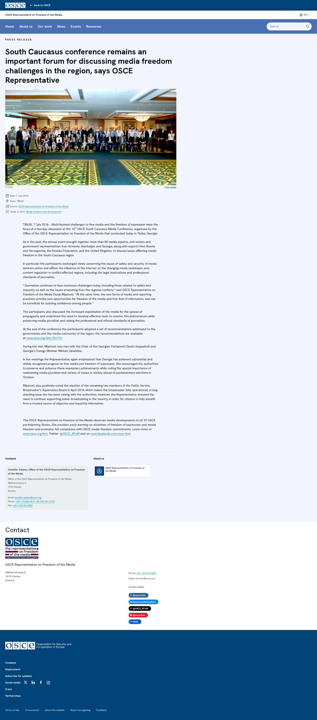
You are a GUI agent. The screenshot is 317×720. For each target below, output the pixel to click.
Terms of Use (12, 710)
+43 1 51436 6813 (25, 501)
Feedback (101, 710)
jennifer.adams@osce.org (28, 497)
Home (9, 26)
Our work (45, 26)
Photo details (170, 187)
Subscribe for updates (18, 676)
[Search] (308, 26)
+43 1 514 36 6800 (146, 573)
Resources (93, 26)
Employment (12, 669)
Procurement (32, 710)
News (61, 26)
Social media (12, 682)
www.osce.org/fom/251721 (44, 338)
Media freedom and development (43, 211)
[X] (25, 682)
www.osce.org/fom (35, 434)
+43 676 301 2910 (45, 501)
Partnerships (13, 696)
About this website (55, 710)
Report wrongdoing (80, 710)
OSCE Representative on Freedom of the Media (33, 15)
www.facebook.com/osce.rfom (110, 434)
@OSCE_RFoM (70, 434)
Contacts (10, 662)
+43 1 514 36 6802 (23, 505)
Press (8, 689)
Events (76, 26)
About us (26, 26)
